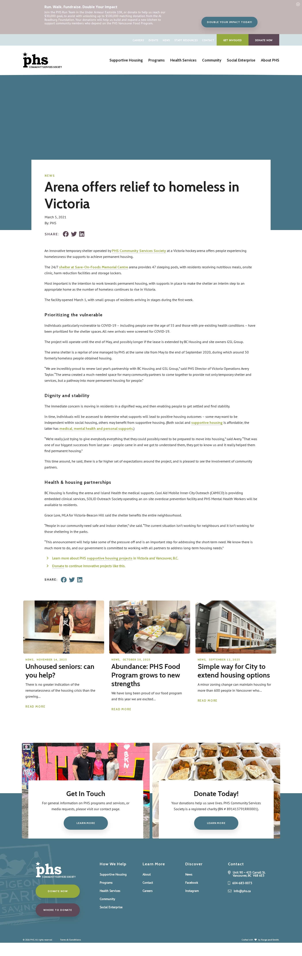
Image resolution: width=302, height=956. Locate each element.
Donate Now (264, 40)
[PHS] (42, 65)
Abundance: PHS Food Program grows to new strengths (145, 675)
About (147, 874)
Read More (35, 706)
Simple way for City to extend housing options (234, 670)
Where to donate (57, 910)
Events (154, 40)
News (166, 40)
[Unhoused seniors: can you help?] (63, 651)
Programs (156, 60)
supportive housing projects (109, 558)
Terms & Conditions (70, 939)
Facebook (191, 883)
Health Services (183, 60)
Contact (208, 40)
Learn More (85, 823)
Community (211, 60)
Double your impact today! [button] (229, 22)
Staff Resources (186, 40)
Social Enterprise (241, 60)
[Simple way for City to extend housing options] (235, 651)
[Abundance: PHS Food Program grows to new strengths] (149, 651)
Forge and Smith (270, 939)
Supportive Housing (126, 60)
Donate (58, 566)
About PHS (270, 60)
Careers (138, 40)
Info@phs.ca (242, 891)
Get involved (232, 40)
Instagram (192, 891)
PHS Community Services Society (139, 251)
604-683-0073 (242, 883)
